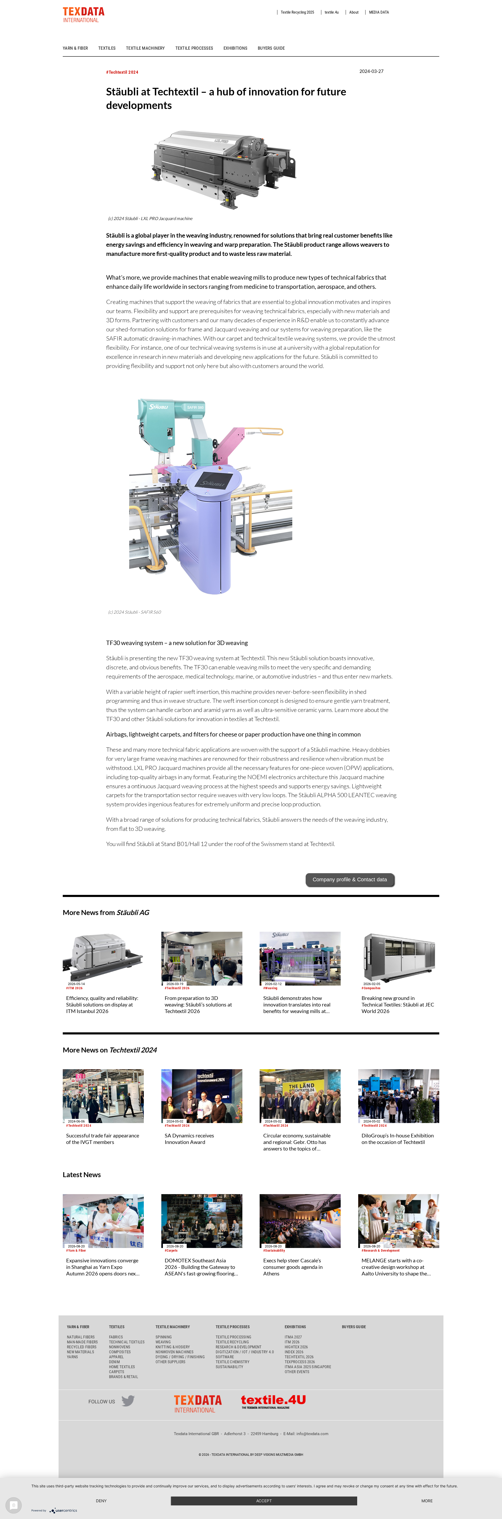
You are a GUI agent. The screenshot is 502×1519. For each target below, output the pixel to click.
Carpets (116, 1372)
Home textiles (122, 1367)
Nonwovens (119, 1347)
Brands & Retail (123, 1376)
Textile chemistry (232, 1362)
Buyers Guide (271, 48)
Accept (264, 1500)
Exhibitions (235, 48)
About (353, 12)
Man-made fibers (82, 1342)
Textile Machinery (145, 48)
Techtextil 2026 (299, 1357)
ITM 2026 (292, 1342)
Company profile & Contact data (350, 879)
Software (225, 1357)
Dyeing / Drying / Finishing (180, 1357)
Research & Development (239, 1347)
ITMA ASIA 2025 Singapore (308, 1367)
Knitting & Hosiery (173, 1347)
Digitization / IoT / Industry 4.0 (245, 1352)
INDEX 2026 (294, 1352)
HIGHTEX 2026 (296, 1347)
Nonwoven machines (174, 1352)
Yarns (72, 1357)
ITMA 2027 (293, 1337)
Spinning (164, 1337)
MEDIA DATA (379, 12)
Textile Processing (233, 1337)
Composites (120, 1352)
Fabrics (116, 1337)
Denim (114, 1362)
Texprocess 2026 (300, 1362)
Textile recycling (232, 1342)
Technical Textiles (127, 1342)
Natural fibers (81, 1337)
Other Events (297, 1372)
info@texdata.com (312, 1433)
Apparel (116, 1357)
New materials (80, 1352)
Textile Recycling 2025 (297, 12)
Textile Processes (194, 48)
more (427, 1500)
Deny (101, 1500)
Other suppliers (171, 1362)
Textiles (107, 48)
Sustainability (229, 1367)
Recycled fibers (82, 1347)
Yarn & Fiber (75, 48)
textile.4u (332, 12)
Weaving (163, 1342)
